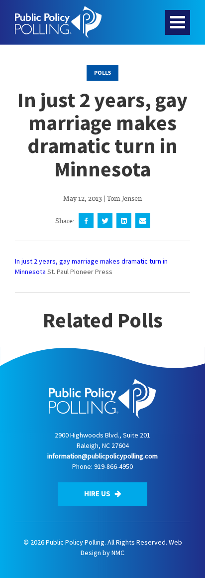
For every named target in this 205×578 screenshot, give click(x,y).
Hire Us (98, 493)
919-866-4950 (113, 466)
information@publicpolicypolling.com (102, 455)
